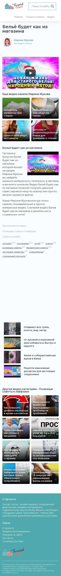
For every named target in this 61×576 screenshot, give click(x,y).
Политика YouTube (12, 541)
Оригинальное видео (14, 225)
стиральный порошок (14, 256)
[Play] (30, 73)
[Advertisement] (30, 290)
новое (51, 243)
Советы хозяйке (11, 236)
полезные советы (13, 247)
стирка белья (37, 251)
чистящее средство (15, 251)
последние (25, 243)
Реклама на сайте (12, 534)
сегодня (8, 243)
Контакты (7, 538)
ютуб (39, 243)
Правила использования (16, 531)
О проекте (8, 528)
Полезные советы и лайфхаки (19, 231)
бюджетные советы (38, 247)
